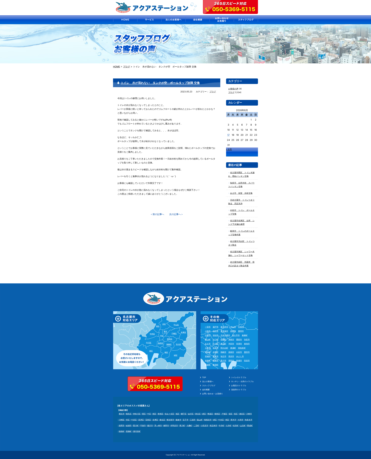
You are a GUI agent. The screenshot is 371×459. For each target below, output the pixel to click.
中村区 (152, 334)
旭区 (177, 414)
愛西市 (239, 339)
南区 (166, 352)
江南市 (241, 327)
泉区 (236, 414)
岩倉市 (233, 331)
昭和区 (169, 339)
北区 (164, 324)
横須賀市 (170, 420)
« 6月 (229, 149)
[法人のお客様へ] (173, 19)
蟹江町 (223, 344)
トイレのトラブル (238, 377)
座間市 (121, 425)
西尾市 (215, 356)
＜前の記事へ (157, 214)
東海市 (247, 344)
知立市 (223, 356)
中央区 (221, 420)
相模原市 (208, 420)
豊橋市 (215, 360)
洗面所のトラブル (238, 389)
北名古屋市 (225, 335)
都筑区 (217, 414)
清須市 (215, 335)
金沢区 (191, 414)
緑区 (175, 355)
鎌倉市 (178, 420)
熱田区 (160, 343)
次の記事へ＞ (176, 214)
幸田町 (208, 360)
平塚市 (143, 425)
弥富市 (247, 339)
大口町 (215, 339)
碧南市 (231, 352)
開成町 (250, 425)
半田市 (231, 344)
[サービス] (149, 19)
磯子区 (184, 414)
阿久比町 (224, 348)
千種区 (174, 333)
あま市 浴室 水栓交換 (241, 193)
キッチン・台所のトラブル (242, 381)
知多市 (215, 348)
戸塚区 (224, 414)
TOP (204, 377)
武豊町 (215, 352)
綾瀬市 (129, 425)
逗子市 (185, 420)
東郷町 (245, 335)
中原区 (134, 420)
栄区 (230, 414)
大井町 (228, 425)
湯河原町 (137, 431)
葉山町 (200, 420)
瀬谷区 (242, 414)
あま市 (208, 344)
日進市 (208, 335)
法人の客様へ (207, 381)
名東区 (183, 332)
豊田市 (247, 352)
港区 (151, 351)
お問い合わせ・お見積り (212, 393)
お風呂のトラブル (238, 385)
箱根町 (121, 431)
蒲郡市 (231, 360)
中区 (162, 336)
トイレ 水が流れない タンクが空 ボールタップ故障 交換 (160, 83)
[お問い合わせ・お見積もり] (222, 19)
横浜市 (121, 414)
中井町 (221, 425)
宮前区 (148, 420)
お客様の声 (233, 88)
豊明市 (241, 331)
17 (228, 134)
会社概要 (206, 389)
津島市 (231, 339)
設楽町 (208, 365)
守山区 (176, 325)
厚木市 (233, 420)
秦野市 (166, 425)
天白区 (178, 344)
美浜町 (208, 352)
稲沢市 (215, 331)
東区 (165, 331)
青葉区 (210, 414)
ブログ (212, 91)
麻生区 (162, 420)
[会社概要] (198, 19)
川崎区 (121, 420)
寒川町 (182, 425)
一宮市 (208, 327)
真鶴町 (129, 431)
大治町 (215, 344)
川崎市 (249, 414)
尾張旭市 (224, 331)
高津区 (141, 420)
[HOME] (125, 19)
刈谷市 (239, 352)
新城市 (239, 360)
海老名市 (248, 420)
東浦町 (233, 348)
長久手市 (236, 335)
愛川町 (136, 425)
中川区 (148, 343)
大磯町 (189, 425)
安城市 (208, 356)
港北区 (198, 414)
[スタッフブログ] (246, 19)
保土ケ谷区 (169, 414)
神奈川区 (137, 414)
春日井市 (224, 327)
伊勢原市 (174, 425)
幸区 (128, 420)
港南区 (160, 414)
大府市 (208, 348)
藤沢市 (150, 425)
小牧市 (208, 331)
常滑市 (239, 344)
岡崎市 (223, 352)
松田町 (236, 425)
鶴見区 (129, 414)
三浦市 (192, 420)
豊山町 (208, 339)
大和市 (240, 420)
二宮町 (196, 425)
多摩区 (155, 420)
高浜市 (231, 356)
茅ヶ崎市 (158, 425)
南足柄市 (213, 425)
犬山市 (233, 327)
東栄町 (215, 365)
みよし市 (240, 356)
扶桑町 (223, 339)
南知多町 (242, 348)
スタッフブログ (208, 385)
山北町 (243, 425)
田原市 (247, 360)
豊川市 (223, 360)
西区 (158, 326)
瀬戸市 (215, 327)
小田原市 (204, 425)
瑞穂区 (169, 344)
